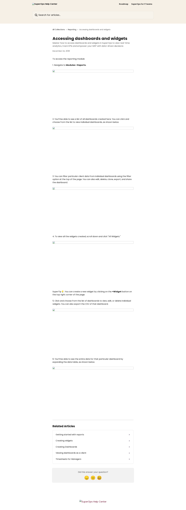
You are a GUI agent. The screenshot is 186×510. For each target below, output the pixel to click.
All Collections (59, 29)
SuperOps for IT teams (141, 4)
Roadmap (123, 4)
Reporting (72, 29)
